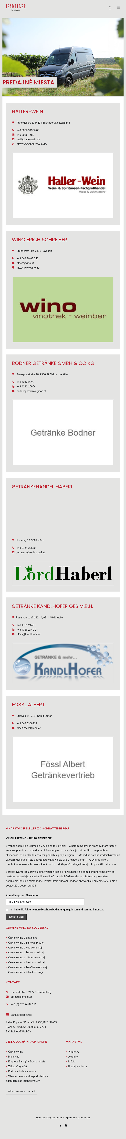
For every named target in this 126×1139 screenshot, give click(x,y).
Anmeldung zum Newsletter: (23, 895)
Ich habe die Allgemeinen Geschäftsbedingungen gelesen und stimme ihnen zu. (57, 909)
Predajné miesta (77, 1066)
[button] (118, 7)
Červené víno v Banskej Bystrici (26, 942)
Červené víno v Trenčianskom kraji (28, 967)
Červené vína (15, 1051)
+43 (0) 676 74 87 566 (23, 1004)
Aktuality (73, 1056)
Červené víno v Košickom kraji (25, 947)
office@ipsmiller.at (21, 996)
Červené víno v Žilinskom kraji (25, 972)
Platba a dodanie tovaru (22, 1071)
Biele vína (13, 1056)
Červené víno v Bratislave (22, 937)
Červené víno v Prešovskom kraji (26, 962)
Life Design (57, 1117)
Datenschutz (84, 1117)
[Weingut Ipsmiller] (16, 7)
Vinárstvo (73, 1051)
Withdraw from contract (21, 1091)
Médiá (71, 1061)
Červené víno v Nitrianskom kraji (26, 957)
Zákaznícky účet (17, 1066)
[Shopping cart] (108, 7)
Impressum (70, 1117)
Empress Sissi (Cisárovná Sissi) (26, 1061)
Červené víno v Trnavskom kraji (26, 952)
